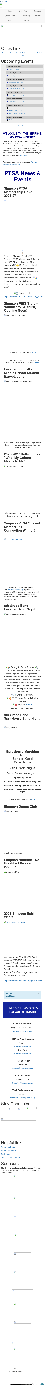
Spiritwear (37, 11)
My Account (28, 20)
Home (10, 11)
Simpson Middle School (9, 1147)
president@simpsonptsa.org (22, 1031)
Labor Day (12, 76)
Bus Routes (5, 1154)
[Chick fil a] (22, 1205)
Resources (9, 20)
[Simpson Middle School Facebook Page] (12, 1112)
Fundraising (25, 15)
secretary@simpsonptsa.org (22, 1068)
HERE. (33, 800)
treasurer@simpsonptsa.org (22, 1083)
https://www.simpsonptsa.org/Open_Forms (24, 296)
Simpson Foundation (8, 1150)
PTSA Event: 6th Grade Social (17, 113)
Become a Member (9, 53)
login (1, 1)
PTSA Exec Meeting (14, 69)
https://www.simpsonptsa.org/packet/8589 (23, 980)
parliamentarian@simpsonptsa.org (22, 1097)
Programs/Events (9, 15)
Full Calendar (22, 125)
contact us (23, 155)
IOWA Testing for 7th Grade (16, 89)
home (7, 1)
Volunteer (38, 15)
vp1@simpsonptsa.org (22, 1046)
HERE (34, 352)
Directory (30, 53)
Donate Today (21, 53)
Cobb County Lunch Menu (10, 1157)
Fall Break (12, 120)
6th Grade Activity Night (15, 111)
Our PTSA (23, 11)
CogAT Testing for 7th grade (16, 82)
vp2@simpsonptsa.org (22, 1053)
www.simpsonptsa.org (15, 590)
